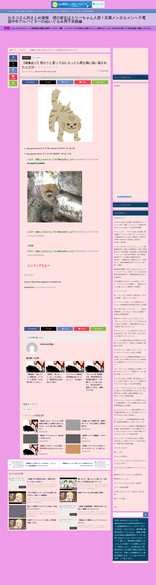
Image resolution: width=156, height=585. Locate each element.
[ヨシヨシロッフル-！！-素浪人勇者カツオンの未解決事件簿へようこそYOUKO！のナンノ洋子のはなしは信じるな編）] (130, 412)
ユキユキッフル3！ (121, 448)
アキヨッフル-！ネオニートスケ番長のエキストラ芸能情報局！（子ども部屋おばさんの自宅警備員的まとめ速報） (130, 402)
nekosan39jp (104, 71)
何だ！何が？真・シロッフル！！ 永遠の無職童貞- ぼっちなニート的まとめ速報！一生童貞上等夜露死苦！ (130, 311)
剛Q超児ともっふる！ (122, 479)
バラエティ (26, 57)
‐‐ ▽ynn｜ (37, 57)
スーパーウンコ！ (120, 291)
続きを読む (29, 275)
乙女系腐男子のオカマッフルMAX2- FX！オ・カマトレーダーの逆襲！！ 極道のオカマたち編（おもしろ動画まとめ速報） (130, 284)
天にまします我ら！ (121, 456)
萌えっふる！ (119, 452)
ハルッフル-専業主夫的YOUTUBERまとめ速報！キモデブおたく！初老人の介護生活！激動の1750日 (130, 343)
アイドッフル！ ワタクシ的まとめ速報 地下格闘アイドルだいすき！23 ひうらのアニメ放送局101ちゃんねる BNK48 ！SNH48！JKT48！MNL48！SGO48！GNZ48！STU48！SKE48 (130, 237)
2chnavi (117, 86)
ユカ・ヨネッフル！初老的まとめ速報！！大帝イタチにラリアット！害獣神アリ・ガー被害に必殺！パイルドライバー (130, 371)
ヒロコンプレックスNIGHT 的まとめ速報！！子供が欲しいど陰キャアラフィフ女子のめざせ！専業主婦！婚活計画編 (130, 441)
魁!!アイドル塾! (119, 498)
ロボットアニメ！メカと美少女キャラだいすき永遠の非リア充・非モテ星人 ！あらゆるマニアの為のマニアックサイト (130, 333)
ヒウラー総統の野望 (121, 487)
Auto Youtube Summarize (45, 287)
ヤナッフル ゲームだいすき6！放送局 (127, 483)
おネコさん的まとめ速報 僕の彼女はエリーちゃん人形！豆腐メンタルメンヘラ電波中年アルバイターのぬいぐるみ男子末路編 (130, 224)
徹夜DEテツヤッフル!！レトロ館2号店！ (128, 474)
